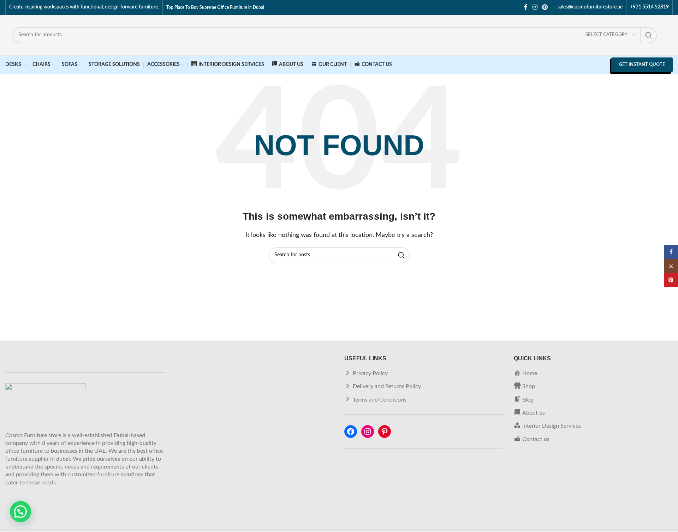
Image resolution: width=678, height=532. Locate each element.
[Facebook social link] (526, 7)
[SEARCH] (649, 35)
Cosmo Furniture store (33, 435)
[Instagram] (367, 431)
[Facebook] (350, 431)
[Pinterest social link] (545, 7)
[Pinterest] (384, 431)
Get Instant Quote (642, 64)
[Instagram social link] (535, 7)
